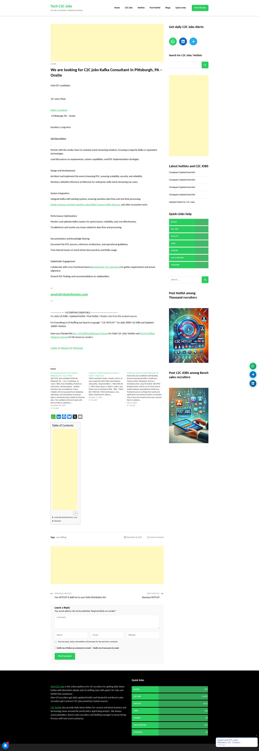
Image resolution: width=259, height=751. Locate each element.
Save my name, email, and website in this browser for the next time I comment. (88, 642)
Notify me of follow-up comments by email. (74, 648)
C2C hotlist (56, 707)
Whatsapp (78, 348)
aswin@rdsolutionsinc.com (69, 294)
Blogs (168, 8)
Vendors (175, 265)
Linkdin (54, 348)
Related (57, 521)
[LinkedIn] (253, 383)
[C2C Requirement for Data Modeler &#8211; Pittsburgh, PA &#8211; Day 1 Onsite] (70, 391)
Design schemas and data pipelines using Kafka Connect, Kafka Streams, (85, 205)
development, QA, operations (105, 267)
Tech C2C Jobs (61, 6)
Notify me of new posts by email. (106, 648)
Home (117, 8)
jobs (173, 243)
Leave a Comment (157, 537)
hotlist (175, 236)
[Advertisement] (107, 43)
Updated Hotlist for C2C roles (182, 202)
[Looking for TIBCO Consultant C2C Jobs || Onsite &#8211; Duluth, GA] (108, 387)
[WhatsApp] (253, 367)
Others (174, 251)
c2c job (53, 64)
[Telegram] (253, 375)
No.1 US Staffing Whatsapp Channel (90, 333)
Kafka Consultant (59, 110)
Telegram (65, 348)
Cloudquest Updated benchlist (182, 172)
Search (205, 65)
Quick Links (180, 8)
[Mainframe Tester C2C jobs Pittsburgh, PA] (146, 389)
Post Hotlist (155, 8)
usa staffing (61, 537)
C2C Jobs (129, 8)
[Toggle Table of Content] (74, 513)
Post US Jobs (200, 8)
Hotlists (141, 8)
